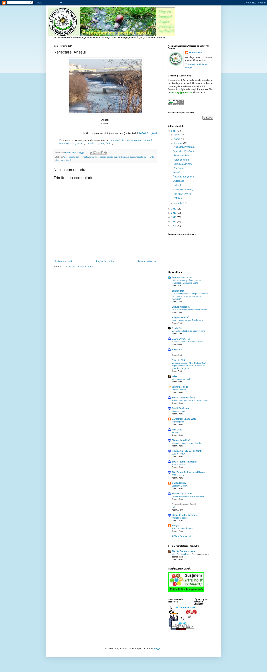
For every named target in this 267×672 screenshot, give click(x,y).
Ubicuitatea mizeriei (183, 164)
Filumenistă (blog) (181, 440)
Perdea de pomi (181, 160)
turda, (73, 143)
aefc (102, 143)
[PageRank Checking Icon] (176, 104)
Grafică (177, 172)
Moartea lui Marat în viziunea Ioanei (187, 342)
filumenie (63, 143)
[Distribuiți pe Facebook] (102, 153)
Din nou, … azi (178, 411)
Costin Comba (179, 483)
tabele (132, 157)
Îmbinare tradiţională (183, 176)
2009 (174, 225)
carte (78, 157)
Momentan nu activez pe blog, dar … (188, 443)
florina (109, 143)
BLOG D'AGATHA (181, 339)
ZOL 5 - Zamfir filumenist (184, 461)
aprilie (177, 134)
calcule (72, 157)
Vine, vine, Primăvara (184, 147)
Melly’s (175, 525)
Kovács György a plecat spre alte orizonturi (191, 400)
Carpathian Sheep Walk (184, 419)
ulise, (124, 140)
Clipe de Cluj (178, 360)
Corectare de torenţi (183, 189)
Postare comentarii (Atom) (80, 266)
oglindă (110, 157)
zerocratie (177, 349)
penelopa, (132, 140)
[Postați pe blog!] (95, 153)
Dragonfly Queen (179, 486)
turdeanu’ (115, 140)
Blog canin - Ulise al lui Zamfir (187, 451)
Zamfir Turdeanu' (180, 408)
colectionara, (92, 143)
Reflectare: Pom (181, 155)
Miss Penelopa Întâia (181, 554)
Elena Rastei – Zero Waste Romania (188, 496)
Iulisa (174, 376)
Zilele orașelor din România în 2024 (187, 320)
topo (145, 157)
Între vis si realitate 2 (182, 277)
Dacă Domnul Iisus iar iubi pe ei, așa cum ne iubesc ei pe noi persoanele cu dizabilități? (190, 296)
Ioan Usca (177, 429)
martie (177, 139)
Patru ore (178, 198)
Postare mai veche (147, 261)
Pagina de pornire (105, 261)
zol (139, 140)
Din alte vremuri (179, 390)
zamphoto (148, 140)
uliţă (56, 160)
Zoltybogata (178, 291)
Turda (151, 157)
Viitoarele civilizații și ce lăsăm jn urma (188, 331)
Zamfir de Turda (180, 387)
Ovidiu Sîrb (177, 328)
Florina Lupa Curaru (182, 493)
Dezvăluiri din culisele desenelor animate (189, 310)
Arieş (65, 157)
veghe (62, 160)
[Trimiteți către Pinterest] (105, 153)
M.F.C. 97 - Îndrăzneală (182, 528)
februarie (178, 143)
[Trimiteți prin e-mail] (92, 153)
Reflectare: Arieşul (182, 194)
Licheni (177, 185)
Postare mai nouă (63, 261)
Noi (173, 507)
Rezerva (175, 432)
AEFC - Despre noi (181, 536)
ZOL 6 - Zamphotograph (184, 551)
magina (80, 143)
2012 (174, 213)
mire (97, 157)
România (125, 157)
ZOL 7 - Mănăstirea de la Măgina (188, 472)
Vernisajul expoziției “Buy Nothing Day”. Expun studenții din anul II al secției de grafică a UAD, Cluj (189, 365)
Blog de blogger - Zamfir (184, 504)
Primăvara (178, 168)
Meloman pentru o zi (181, 379)
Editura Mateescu (181, 307)
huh (173, 352)
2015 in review (178, 454)
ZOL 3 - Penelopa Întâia (183, 397)
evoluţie (85, 157)
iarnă (91, 157)
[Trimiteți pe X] (98, 153)
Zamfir (69, 160)
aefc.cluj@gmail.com (181, 92)
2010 (174, 221)
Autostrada (178, 181)
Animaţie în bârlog (179, 518)
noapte (103, 157)
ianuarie (178, 203)
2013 (174, 208)
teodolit (139, 157)
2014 (174, 131)
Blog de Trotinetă (180, 317)
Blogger (157, 648)
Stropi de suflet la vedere (185, 515)
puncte (117, 157)
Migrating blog (178, 422)
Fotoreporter (195, 52)
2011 (174, 217)
